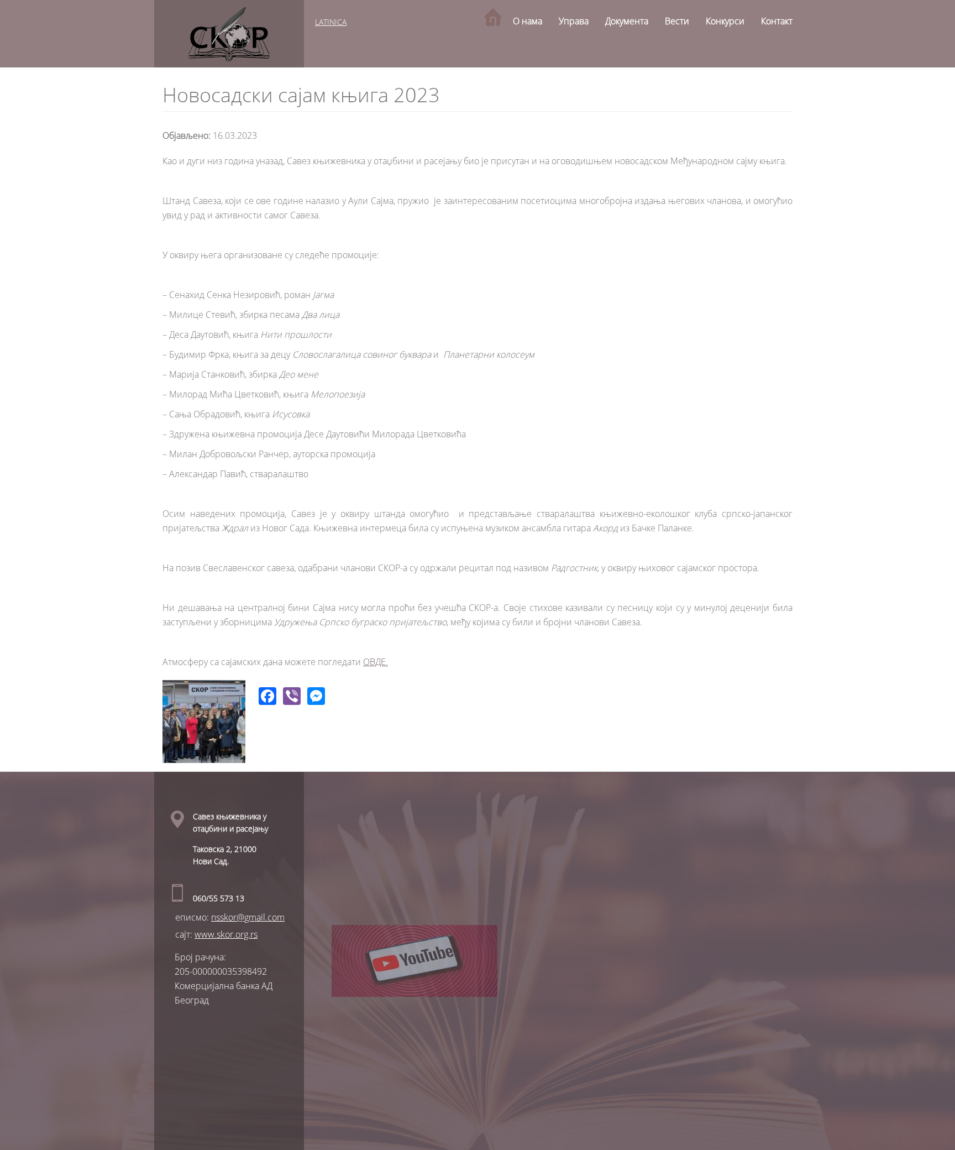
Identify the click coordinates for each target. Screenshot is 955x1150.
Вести (677, 21)
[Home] (229, 33)
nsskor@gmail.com (248, 917)
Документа (626, 21)
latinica (331, 22)
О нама (527, 21)
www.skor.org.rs (226, 934)
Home (493, 17)
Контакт (777, 21)
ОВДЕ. (375, 662)
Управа (574, 21)
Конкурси (725, 21)
